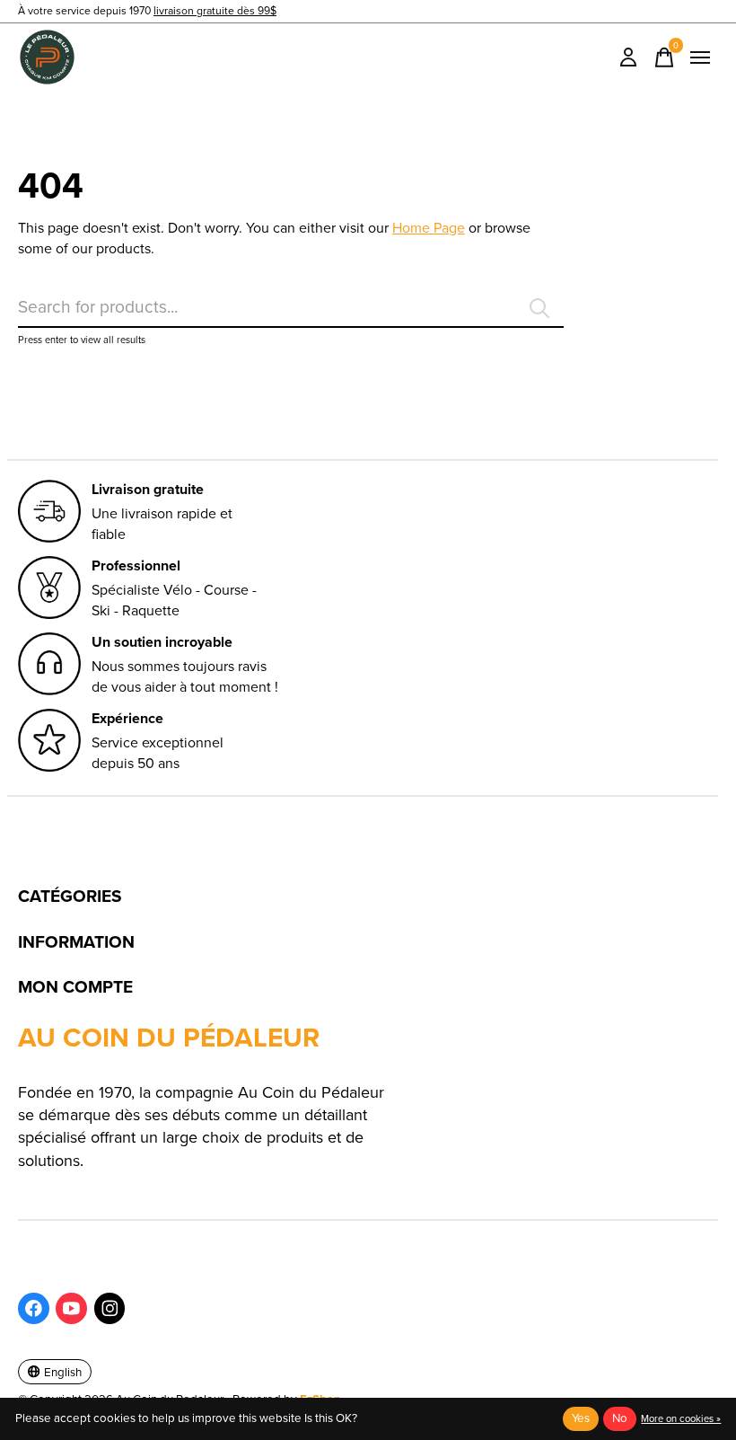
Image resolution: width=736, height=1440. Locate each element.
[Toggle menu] (700, 57)
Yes (581, 1418)
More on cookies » (681, 1418)
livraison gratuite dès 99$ (214, 11)
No (619, 1418)
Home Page (428, 227)
